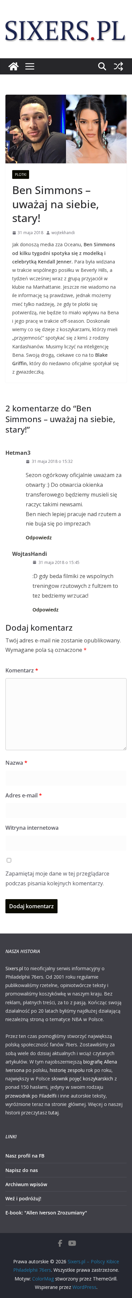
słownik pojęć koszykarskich (82, 1078)
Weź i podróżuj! (23, 1198)
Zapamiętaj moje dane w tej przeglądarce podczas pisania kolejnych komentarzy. (57, 878)
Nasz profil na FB (24, 1155)
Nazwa (16, 762)
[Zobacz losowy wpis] (118, 66)
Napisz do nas (21, 1170)
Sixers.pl (14, 968)
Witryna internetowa (32, 827)
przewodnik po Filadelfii (31, 1096)
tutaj (53, 1112)
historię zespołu (67, 1070)
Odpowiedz (39, 537)
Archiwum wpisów (26, 1184)
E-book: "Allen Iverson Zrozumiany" (46, 1212)
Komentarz (21, 670)
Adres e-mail (23, 795)
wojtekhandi (63, 232)
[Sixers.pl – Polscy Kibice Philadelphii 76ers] (13, 66)
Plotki (20, 174)
